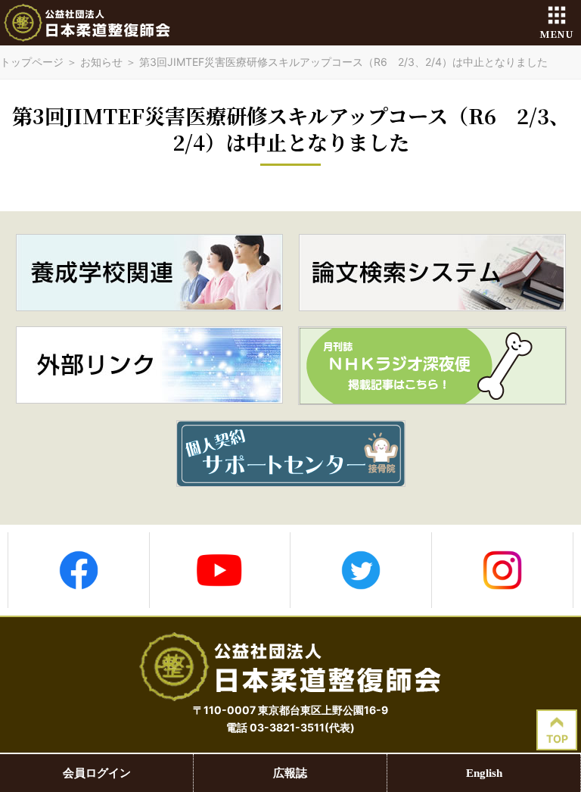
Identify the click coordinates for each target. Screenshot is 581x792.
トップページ (32, 61)
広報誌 (290, 773)
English (484, 773)
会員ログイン (97, 773)
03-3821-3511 (287, 727)
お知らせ (101, 61)
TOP (557, 738)
